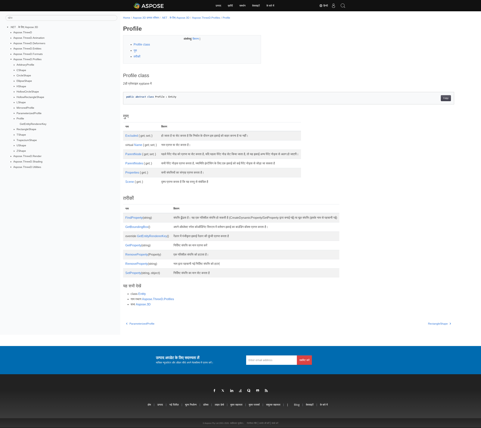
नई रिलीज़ (174, 404)
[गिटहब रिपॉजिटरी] (257, 390)
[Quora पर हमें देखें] (249, 390)
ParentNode (133, 154)
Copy (445, 98)
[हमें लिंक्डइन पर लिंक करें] (231, 390)
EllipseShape (24, 80)
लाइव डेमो (219, 404)
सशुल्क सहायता (273, 404)
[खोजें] (343, 5)
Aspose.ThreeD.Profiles (27, 59)
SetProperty (133, 273)
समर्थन (242, 5)
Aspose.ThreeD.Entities (27, 48)
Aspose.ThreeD (22, 32)
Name (138, 144)
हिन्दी (325, 5)
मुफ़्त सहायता (236, 404)
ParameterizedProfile (29, 113)
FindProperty (134, 217)
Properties (132, 172)
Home (126, 17)
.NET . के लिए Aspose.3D (24, 27)
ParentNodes (134, 163)
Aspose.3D (143, 304)
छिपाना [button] (196, 38)
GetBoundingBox (136, 226)
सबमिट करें (304, 360)
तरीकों (137, 56)
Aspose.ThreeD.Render (27, 156)
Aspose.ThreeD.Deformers (29, 43)
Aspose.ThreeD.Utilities (27, 166)
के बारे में (270, 5)
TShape (21, 134)
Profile (20, 118)
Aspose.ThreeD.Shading (27, 161)
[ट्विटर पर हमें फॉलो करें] (223, 390)
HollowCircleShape (28, 91)
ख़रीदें (230, 5)
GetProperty (133, 245)
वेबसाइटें (256, 5)
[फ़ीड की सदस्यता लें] (266, 390)
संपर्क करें (275, 423)
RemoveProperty (136, 254)
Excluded (131, 135)
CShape (21, 70)
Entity (142, 293)
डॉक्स (205, 404)
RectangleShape (26, 129)
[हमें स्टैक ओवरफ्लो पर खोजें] (240, 390)
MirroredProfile (25, 107)
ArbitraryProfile (25, 64)
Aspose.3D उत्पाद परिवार (146, 17)
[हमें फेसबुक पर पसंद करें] (214, 390)
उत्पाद (218, 5)
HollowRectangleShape (30, 97)
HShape (21, 86)
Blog (296, 404)
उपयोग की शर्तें (264, 423)
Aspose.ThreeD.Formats (28, 53)
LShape (21, 102)
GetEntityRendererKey (33, 123)
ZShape (21, 150)
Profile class (142, 44)
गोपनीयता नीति (252, 423)
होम (149, 404)
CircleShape (24, 75)
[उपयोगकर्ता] (333, 5)
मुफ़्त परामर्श (254, 404)
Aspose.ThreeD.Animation (29, 37)
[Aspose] (148, 5)
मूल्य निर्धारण (191, 404)
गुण (135, 50)
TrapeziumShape (27, 140)
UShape (21, 145)
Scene (129, 181)
